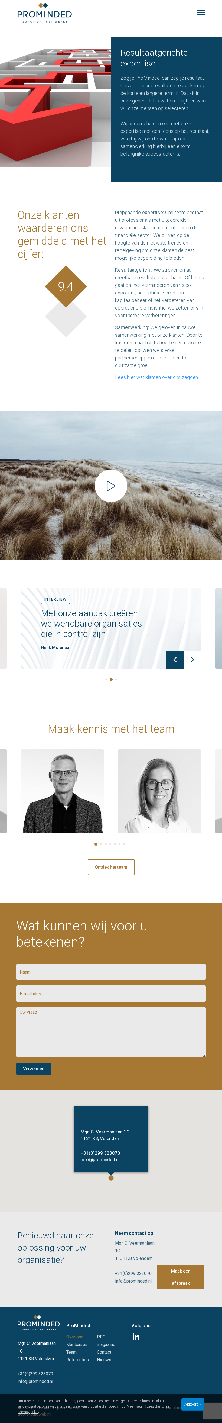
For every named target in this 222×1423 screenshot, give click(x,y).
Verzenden (33, 1068)
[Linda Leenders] (166, 791)
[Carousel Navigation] (111, 660)
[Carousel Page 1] (106, 679)
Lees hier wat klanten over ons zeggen (156, 377)
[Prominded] (39, 1322)
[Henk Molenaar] (69, 791)
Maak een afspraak (180, 1277)
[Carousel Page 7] (124, 844)
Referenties (77, 1359)
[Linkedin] (136, 1338)
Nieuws (104, 1359)
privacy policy (28, 1412)
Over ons (74, 1337)
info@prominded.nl (100, 1159)
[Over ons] (111, 486)
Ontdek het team (111, 867)
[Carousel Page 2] (101, 844)
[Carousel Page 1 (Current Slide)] (95, 844)
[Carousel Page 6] (119, 844)
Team (71, 1352)
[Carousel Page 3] (116, 679)
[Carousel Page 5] (115, 844)
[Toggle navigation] (201, 13)
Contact (104, 1352)
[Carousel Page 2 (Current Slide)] (111, 679)
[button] (111, 1178)
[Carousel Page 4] (110, 844)
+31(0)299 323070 (100, 1153)
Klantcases (76, 1344)
